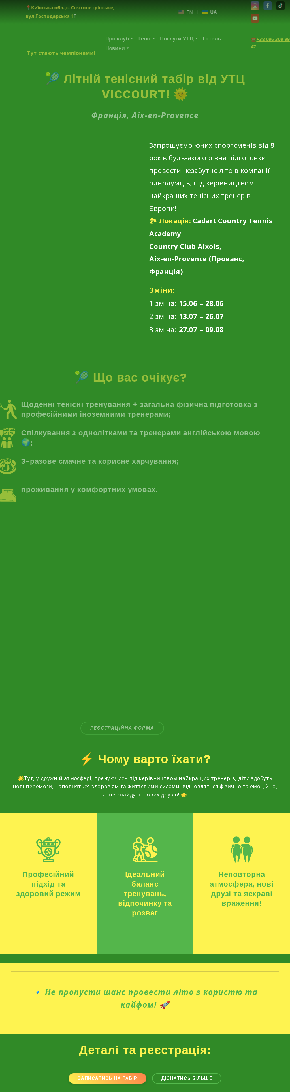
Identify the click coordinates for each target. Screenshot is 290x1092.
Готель (199, 38)
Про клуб (104, 38)
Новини (102, 48)
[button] (242, 5)
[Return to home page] (46, 39)
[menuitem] (173, 12)
